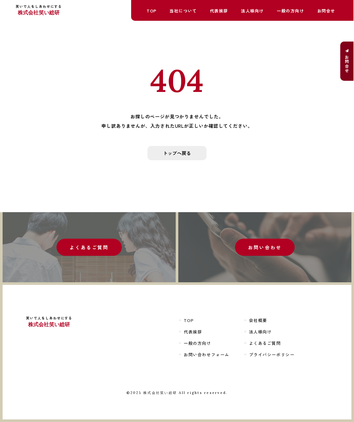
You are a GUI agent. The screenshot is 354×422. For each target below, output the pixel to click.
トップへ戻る (177, 153)
